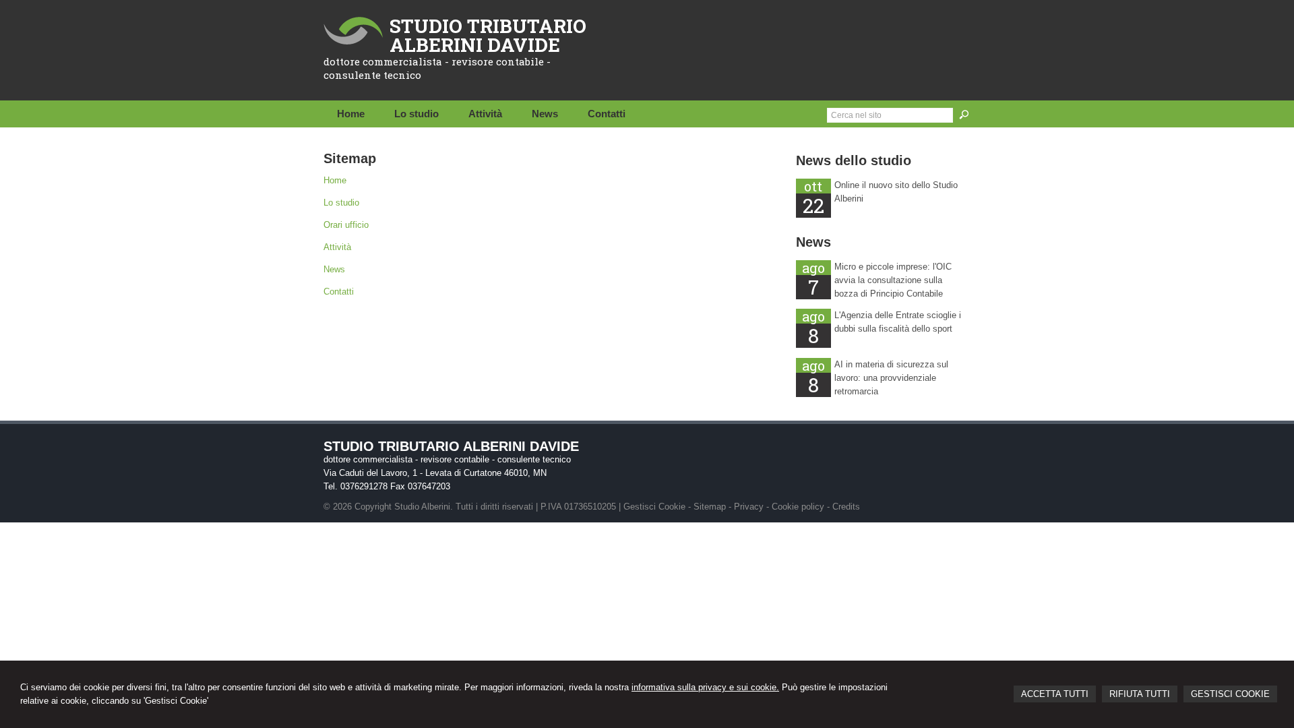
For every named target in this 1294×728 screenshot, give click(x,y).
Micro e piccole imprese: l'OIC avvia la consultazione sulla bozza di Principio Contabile (893, 280)
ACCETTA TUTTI (1054, 694)
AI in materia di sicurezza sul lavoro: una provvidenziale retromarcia (891, 377)
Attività (337, 247)
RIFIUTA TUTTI (1139, 694)
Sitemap (710, 507)
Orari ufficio (346, 225)
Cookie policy (798, 507)
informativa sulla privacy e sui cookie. (705, 687)
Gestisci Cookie (654, 507)
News (334, 269)
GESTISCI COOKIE (1230, 694)
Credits (846, 507)
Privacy (749, 507)
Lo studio (341, 203)
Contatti (339, 291)
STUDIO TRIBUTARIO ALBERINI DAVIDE (488, 35)
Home (335, 180)
